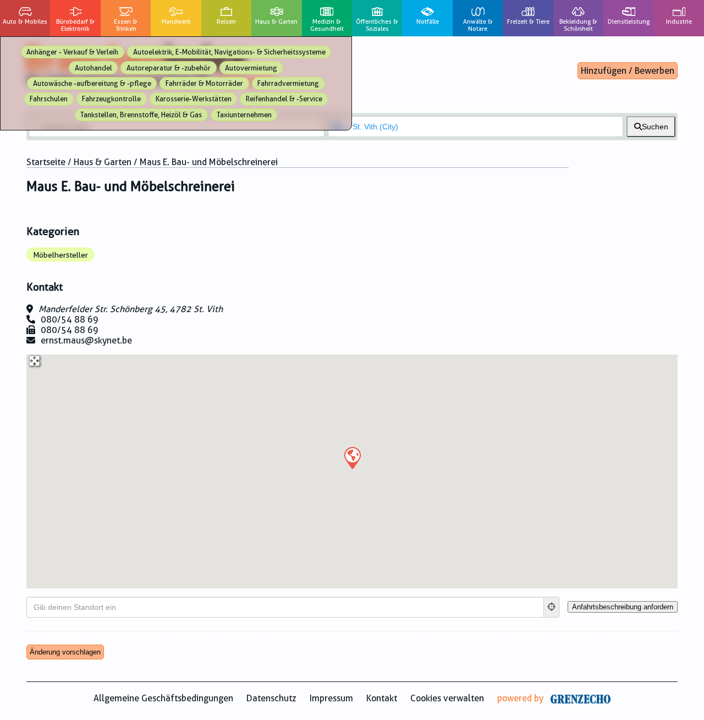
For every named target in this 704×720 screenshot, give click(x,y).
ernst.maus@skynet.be (86, 340)
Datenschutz (271, 698)
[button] (352, 457)
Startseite (45, 162)
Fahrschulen (49, 99)
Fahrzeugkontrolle (111, 99)
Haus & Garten (102, 162)
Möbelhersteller (60, 254)
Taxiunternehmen (244, 115)
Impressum (331, 698)
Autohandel (93, 68)
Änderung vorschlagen (65, 652)
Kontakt (381, 698)
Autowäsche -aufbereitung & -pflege (92, 83)
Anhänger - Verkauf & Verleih (72, 52)
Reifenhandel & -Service (284, 99)
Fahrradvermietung (288, 83)
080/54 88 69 (69, 319)
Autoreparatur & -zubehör (169, 68)
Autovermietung (251, 68)
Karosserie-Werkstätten (194, 99)
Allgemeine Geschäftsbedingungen (163, 698)
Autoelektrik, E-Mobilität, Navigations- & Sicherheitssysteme (229, 52)
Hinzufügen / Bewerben (627, 71)
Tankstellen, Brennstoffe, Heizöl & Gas (141, 115)
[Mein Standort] (551, 607)
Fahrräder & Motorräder (204, 83)
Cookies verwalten (447, 698)
